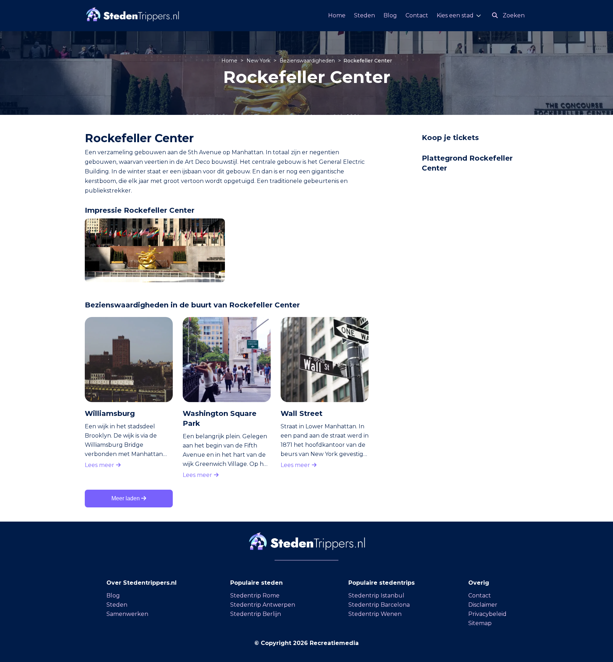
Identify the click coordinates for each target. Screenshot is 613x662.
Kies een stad (455, 15)
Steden (364, 15)
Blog (390, 15)
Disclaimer (482, 604)
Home (337, 15)
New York (259, 60)
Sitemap (480, 623)
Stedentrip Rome (255, 595)
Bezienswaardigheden (308, 60)
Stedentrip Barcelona (379, 604)
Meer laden (126, 498)
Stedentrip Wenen (375, 614)
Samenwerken (127, 614)
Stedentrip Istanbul (376, 595)
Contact (416, 15)
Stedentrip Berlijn (255, 614)
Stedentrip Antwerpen (262, 604)
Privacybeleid (487, 614)
